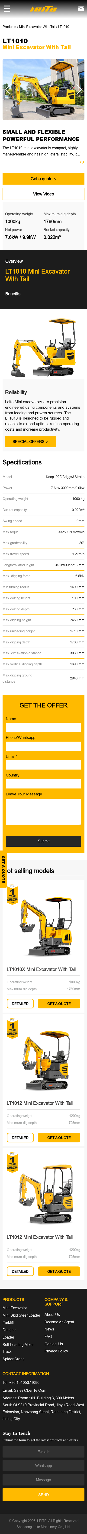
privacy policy (56, 1351)
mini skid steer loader (21, 1315)
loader (8, 1337)
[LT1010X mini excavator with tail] (43, 921)
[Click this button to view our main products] (7, 8)
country (12, 775)
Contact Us (54, 1344)
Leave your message (24, 794)
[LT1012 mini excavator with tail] (43, 1055)
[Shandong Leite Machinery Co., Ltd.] (43, 8)
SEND (43, 1495)
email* (11, 756)
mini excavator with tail (37, 27)
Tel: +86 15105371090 (21, 1382)
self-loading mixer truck (18, 1348)
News (49, 1329)
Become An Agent (59, 1322)
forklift (8, 1323)
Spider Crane (14, 1359)
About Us (52, 1314)
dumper (9, 1330)
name (11, 719)
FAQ (48, 1336)
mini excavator (15, 1308)
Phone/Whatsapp (20, 737)
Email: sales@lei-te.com (24, 1390)
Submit (43, 841)
